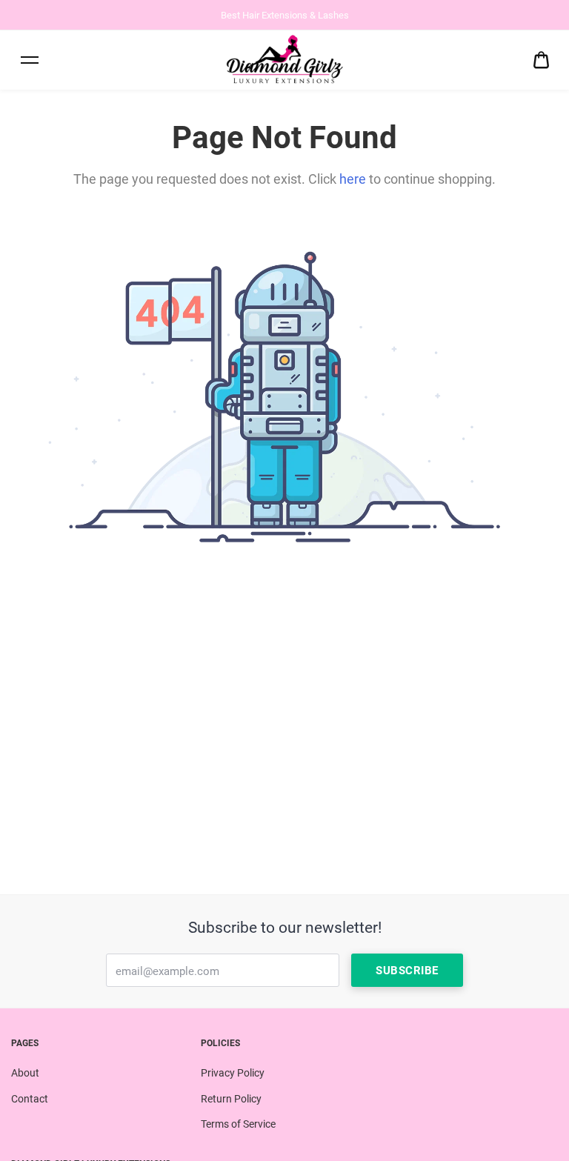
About (25, 1073)
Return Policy (231, 1099)
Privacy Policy (232, 1073)
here (352, 179)
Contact (29, 1099)
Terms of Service (238, 1124)
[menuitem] (541, 60)
